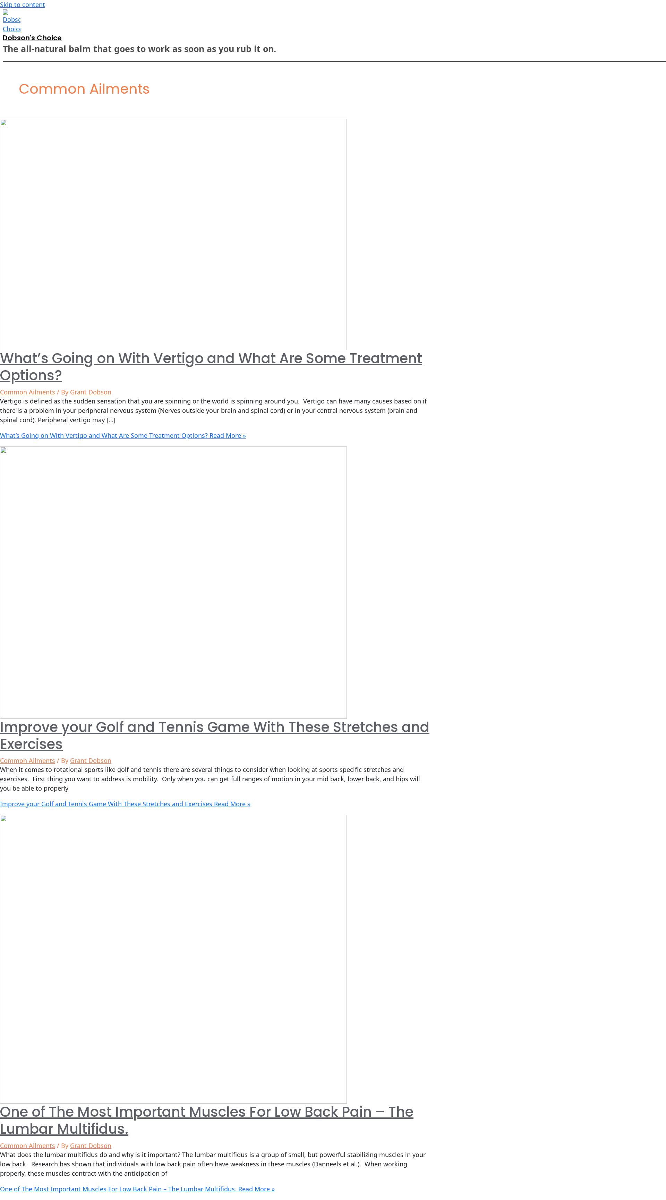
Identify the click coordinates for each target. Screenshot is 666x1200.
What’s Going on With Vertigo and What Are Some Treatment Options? (211, 367)
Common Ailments (27, 392)
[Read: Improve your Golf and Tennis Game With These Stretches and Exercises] (173, 582)
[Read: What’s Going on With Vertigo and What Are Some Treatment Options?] (173, 234)
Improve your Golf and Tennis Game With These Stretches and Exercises (214, 735)
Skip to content (22, 4)
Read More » (123, 435)
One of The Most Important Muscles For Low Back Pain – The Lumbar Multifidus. (206, 1120)
